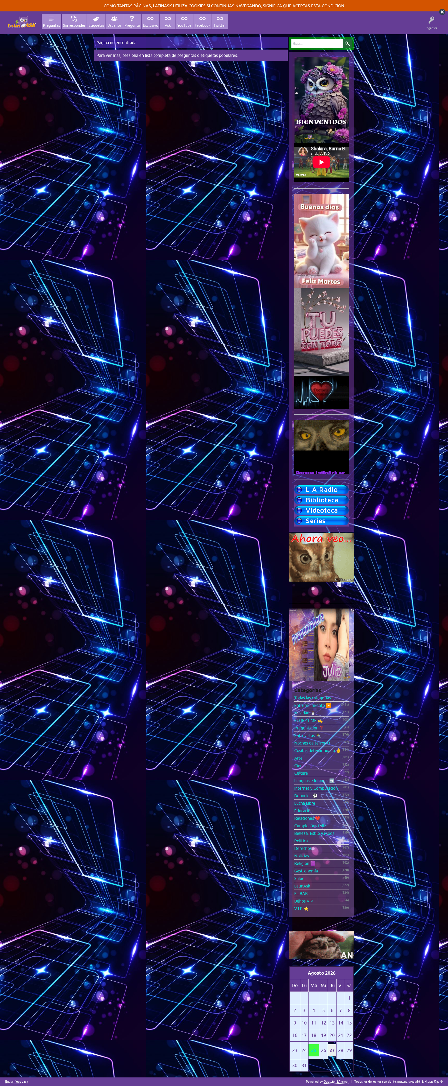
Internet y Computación (316, 788)
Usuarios (114, 25)
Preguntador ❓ (309, 728)
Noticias (301, 855)
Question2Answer (336, 1081)
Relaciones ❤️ (307, 818)
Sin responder (74, 25)
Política (301, 840)
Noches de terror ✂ (312, 743)
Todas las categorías (312, 697)
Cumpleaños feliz (310, 825)
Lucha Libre (304, 803)
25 (313, 1050)
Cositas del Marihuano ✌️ (317, 750)
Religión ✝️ (305, 863)
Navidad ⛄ (305, 713)
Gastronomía (306, 871)
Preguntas (51, 25)
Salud (299, 878)
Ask (168, 25)
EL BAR (301, 893)
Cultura (301, 773)
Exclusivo (150, 25)
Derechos (303, 848)
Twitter (220, 25)
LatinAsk (302, 886)
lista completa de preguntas (170, 55)
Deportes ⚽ (306, 795)
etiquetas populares (218, 55)
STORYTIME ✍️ (308, 720)
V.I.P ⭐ (301, 908)
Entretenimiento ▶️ (312, 705)
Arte (298, 758)
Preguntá (132, 25)
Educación (303, 810)
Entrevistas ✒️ (307, 735)
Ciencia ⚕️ (304, 765)
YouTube (184, 25)
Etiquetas (96, 25)
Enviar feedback (16, 1081)
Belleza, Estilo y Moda (314, 833)
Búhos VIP (303, 901)
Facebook (202, 25)
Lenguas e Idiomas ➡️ (314, 780)
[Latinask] (21, 21)
